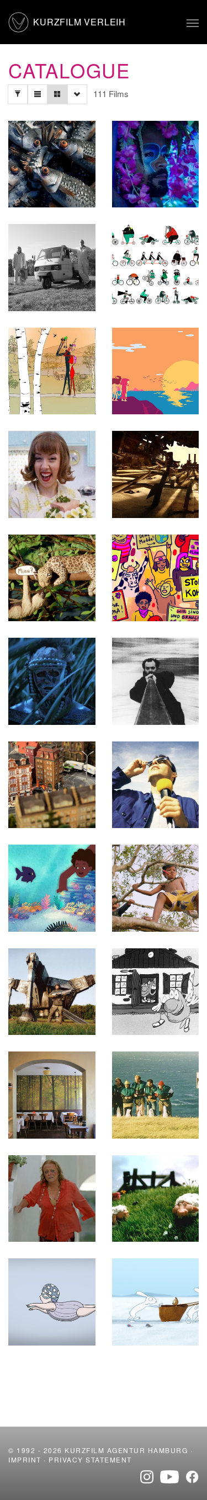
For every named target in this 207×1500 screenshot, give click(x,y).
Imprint (24, 1459)
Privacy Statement (90, 1459)
